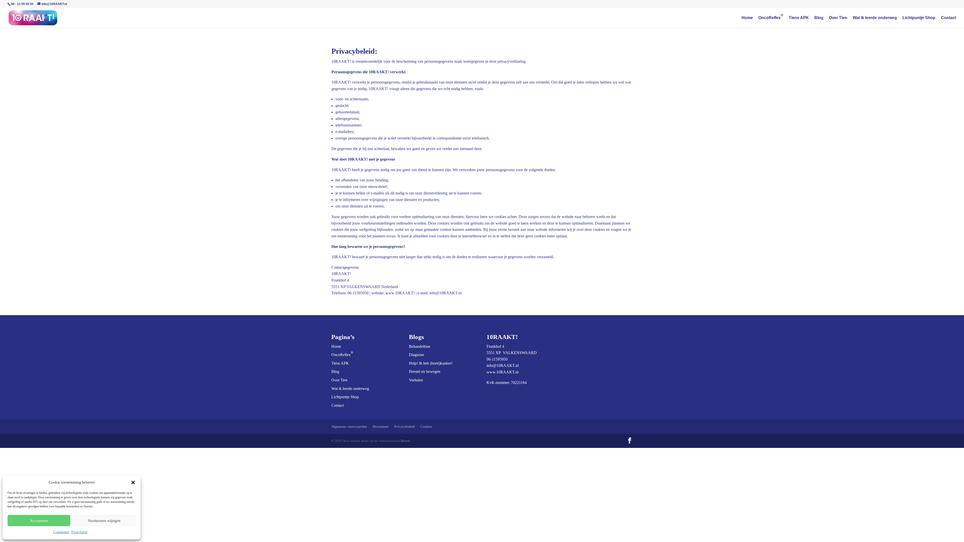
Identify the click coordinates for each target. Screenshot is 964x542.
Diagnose (416, 355)
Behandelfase (419, 346)
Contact (948, 18)
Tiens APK (799, 18)
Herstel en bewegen (424, 371)
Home (747, 18)
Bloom (405, 441)
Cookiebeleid (61, 532)
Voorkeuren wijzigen (104, 521)
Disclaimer (381, 427)
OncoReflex (770, 18)
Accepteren (39, 521)
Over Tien (838, 18)
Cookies (426, 427)
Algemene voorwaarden (349, 427)
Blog (818, 18)
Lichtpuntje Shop (918, 18)
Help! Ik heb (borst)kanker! (430, 363)
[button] (133, 482)
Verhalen (416, 380)
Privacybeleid (79, 532)
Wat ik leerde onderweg (875, 18)
